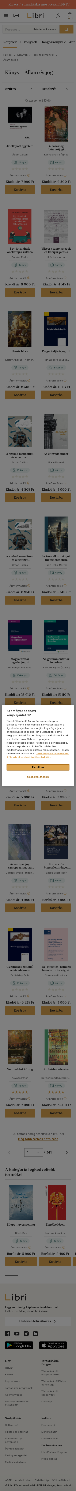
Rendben (38, 767)
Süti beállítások (38, 776)
